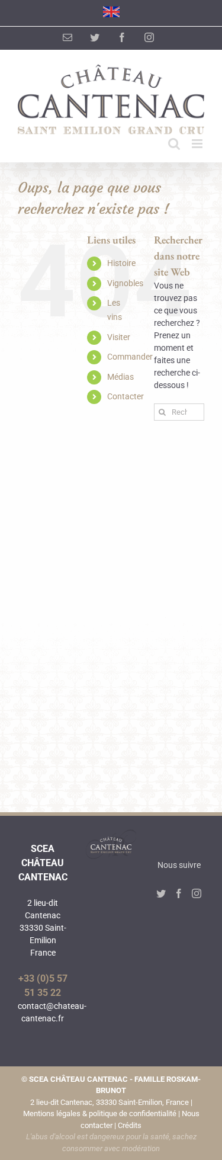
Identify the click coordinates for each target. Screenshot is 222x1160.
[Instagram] (196, 893)
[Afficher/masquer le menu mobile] (198, 143)
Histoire (121, 263)
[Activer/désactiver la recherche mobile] (174, 143)
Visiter (118, 337)
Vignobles (125, 283)
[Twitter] (161, 893)
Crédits (129, 1125)
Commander (130, 356)
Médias (120, 377)
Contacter (125, 396)
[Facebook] (179, 893)
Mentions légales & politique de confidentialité (99, 1113)
